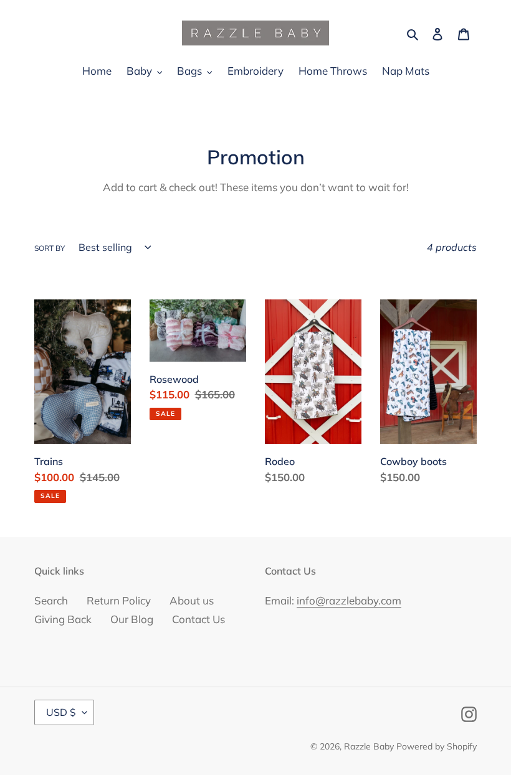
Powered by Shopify (436, 746)
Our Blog (131, 619)
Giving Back (63, 619)
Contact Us (198, 619)
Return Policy (119, 600)
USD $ (61, 712)
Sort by (49, 248)
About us (192, 600)
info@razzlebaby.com (349, 600)
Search (51, 600)
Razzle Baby (369, 746)
